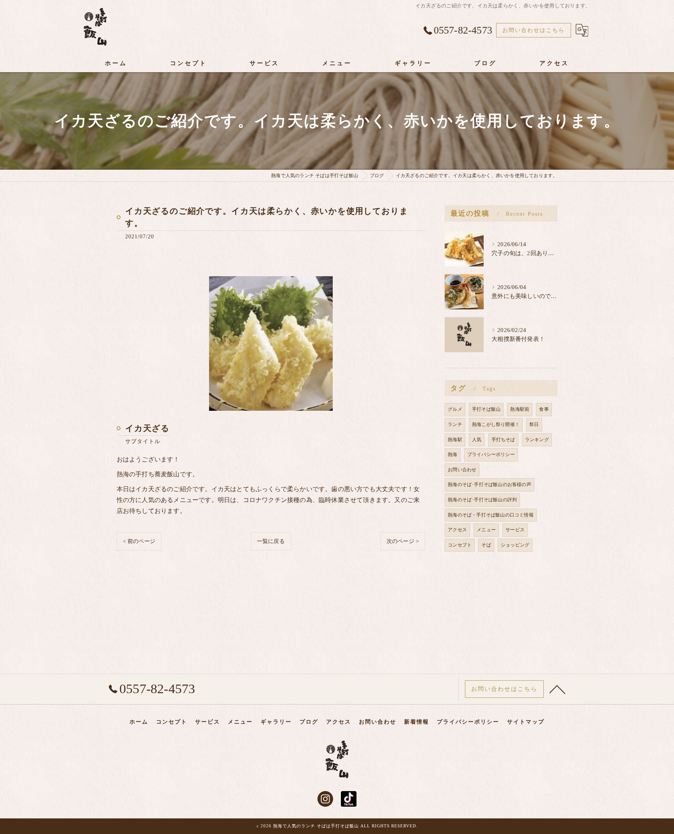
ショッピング (515, 545)
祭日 (534, 424)
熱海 (452, 454)
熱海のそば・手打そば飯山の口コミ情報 (491, 515)
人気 (476, 439)
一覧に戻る (271, 541)
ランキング (537, 439)
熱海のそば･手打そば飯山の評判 (482, 499)
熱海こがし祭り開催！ (496, 424)
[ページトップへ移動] (557, 689)
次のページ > (403, 541)
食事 (543, 409)
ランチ (455, 424)
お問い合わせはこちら (533, 30)
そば (486, 545)
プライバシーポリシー (491, 454)
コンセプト (460, 545)
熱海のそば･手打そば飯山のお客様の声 (489, 484)
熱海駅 (455, 439)
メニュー (486, 529)
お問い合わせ (462, 469)
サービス (515, 529)
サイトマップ (526, 722)
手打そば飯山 (486, 409)
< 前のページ (139, 541)
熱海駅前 (519, 409)
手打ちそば (503, 439)
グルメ (455, 409)
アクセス (457, 529)
